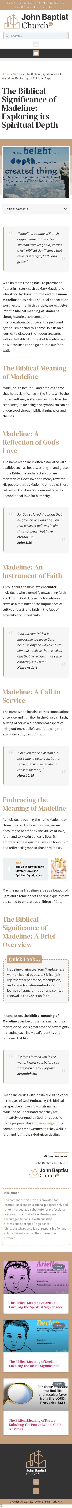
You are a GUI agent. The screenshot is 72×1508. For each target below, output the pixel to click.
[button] (36, 44)
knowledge (46, 1123)
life (31, 537)
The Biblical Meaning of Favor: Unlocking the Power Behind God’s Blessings (35, 1424)
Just (23, 484)
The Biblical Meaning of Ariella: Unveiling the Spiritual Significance (36, 1304)
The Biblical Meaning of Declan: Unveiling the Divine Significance (34, 1363)
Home (6, 74)
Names (17, 74)
